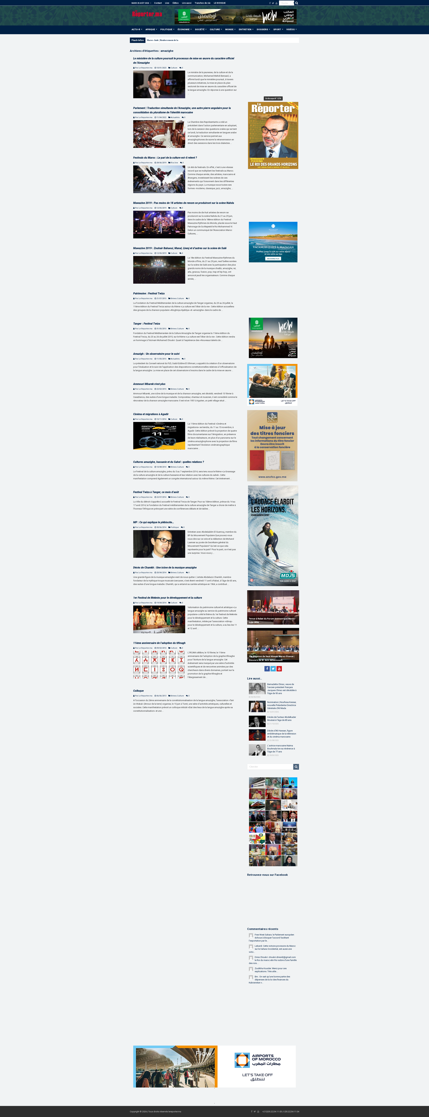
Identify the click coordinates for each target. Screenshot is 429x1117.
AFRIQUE (150, 29)
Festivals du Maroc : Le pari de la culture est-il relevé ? (165, 157)
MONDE (229, 29)
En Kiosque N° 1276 (273, 98)
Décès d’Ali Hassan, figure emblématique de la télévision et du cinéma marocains (281, 733)
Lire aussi (186, 3)
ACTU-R (136, 29)
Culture (174, 68)
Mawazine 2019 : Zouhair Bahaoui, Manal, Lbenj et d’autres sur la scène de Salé (179, 248)
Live (167, 3)
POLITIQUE (166, 29)
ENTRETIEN (245, 29)
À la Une (174, 163)
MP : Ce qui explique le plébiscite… (153, 522)
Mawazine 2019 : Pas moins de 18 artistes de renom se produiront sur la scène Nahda (183, 203)
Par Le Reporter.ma (143, 68)
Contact (158, 3)
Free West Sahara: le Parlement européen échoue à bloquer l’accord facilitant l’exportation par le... (271, 937)
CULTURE (215, 29)
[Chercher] (296, 3)
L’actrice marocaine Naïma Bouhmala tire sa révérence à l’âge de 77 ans (281, 748)
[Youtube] (276, 3)
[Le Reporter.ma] (147, 13)
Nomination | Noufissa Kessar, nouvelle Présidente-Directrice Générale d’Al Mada (281, 705)
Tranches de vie (202, 3)
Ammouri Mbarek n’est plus (149, 384)
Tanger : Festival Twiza (146, 323)
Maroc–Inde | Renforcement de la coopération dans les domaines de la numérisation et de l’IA (191, 40)
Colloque (138, 690)
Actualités (175, 117)
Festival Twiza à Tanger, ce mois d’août (156, 492)
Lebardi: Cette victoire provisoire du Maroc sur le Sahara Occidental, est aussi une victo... (272, 949)
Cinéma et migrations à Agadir (151, 414)
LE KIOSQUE (220, 3)
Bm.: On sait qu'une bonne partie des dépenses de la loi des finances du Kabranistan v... (269, 979)
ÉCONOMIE (184, 29)
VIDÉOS (290, 29)
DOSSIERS (262, 29)
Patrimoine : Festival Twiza (149, 293)
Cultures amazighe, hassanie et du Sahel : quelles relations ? (168, 462)
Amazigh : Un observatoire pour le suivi (156, 353)
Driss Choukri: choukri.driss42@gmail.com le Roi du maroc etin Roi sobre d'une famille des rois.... (273, 960)
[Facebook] (270, 3)
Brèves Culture (177, 298)
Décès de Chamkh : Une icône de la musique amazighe (165, 567)
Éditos (176, 3)
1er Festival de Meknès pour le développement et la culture (167, 597)
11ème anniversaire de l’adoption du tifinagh (159, 643)
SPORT (277, 29)
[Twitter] (273, 3)
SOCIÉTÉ (199, 29)
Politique (175, 527)
